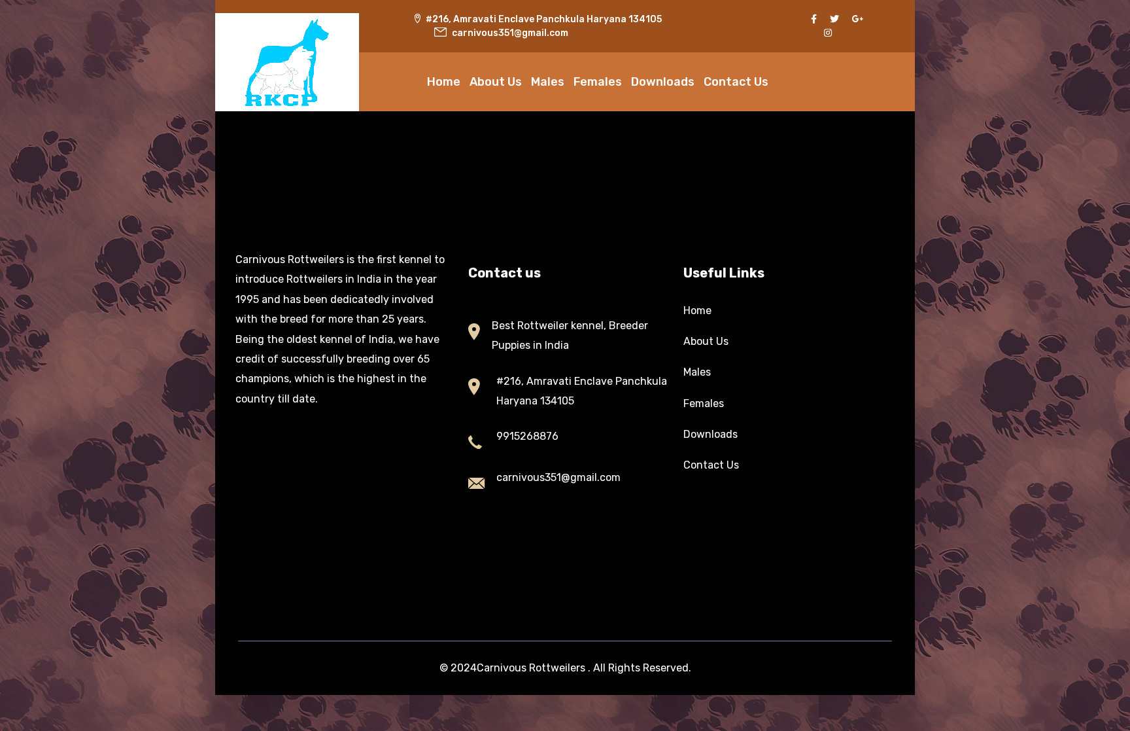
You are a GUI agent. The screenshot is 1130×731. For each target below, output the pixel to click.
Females (598, 82)
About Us (496, 82)
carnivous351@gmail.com (558, 477)
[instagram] (828, 33)
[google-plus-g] (858, 19)
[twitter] (834, 19)
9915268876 (527, 436)
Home (443, 82)
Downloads (662, 82)
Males (547, 82)
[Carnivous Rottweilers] (287, 62)
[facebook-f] (814, 19)
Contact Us (736, 82)
